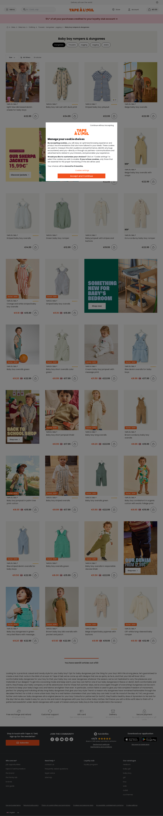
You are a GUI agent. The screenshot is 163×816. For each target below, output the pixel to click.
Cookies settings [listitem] (82, 170)
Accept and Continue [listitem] (81, 176)
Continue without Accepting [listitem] (102, 125)
